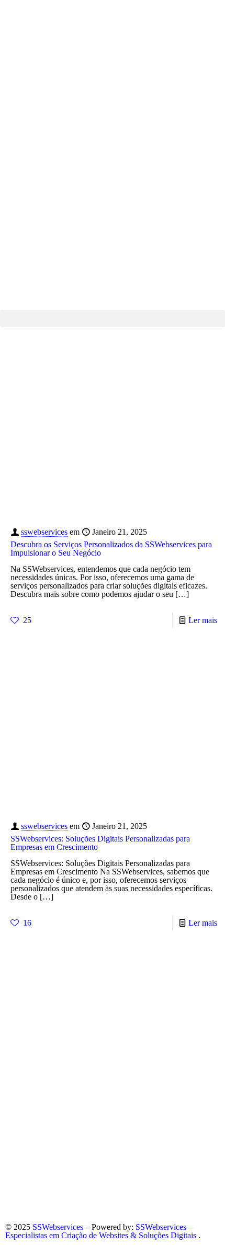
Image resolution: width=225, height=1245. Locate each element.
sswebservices (44, 531)
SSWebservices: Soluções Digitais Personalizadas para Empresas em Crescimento (100, 842)
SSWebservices (58, 1227)
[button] (112, 318)
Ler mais (202, 620)
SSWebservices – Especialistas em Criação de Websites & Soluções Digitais (101, 1231)
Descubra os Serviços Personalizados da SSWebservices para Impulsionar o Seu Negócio (111, 548)
